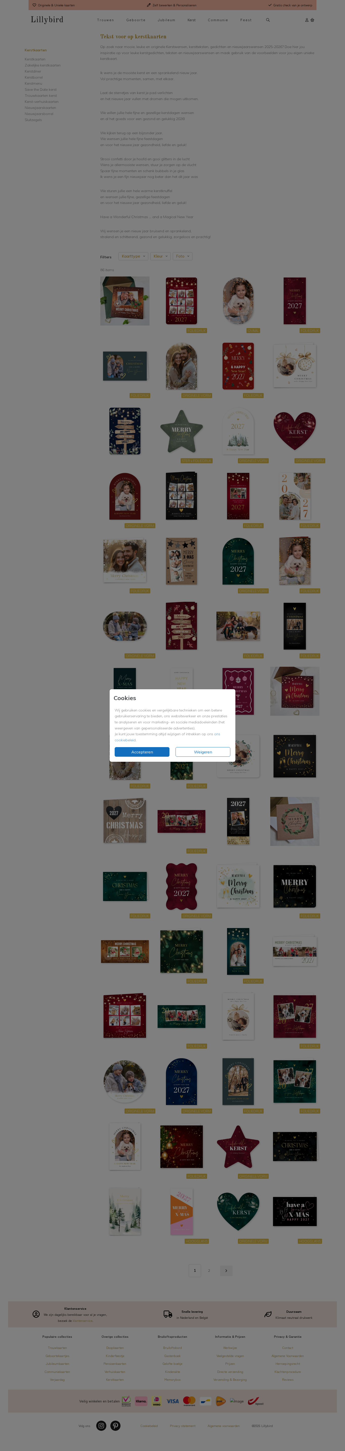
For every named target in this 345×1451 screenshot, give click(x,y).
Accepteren (142, 751)
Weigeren (203, 751)
